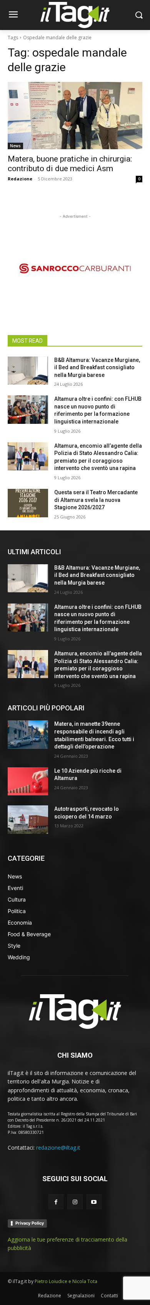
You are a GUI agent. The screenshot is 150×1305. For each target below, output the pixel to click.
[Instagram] (74, 1201)
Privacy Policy (29, 1223)
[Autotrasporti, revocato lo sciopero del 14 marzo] (28, 819)
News (15, 145)
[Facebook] (55, 1201)
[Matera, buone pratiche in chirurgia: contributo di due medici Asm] (75, 115)
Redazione (20, 179)
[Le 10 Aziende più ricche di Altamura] (28, 781)
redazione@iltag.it (58, 1147)
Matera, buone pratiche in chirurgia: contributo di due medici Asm (70, 163)
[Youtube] (94, 1201)
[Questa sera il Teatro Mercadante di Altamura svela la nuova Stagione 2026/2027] (28, 503)
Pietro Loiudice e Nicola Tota (66, 1281)
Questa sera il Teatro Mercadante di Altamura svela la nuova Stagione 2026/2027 (96, 499)
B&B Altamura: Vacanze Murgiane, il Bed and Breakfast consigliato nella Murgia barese (97, 367)
